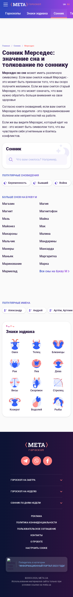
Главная (7, 46)
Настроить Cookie (36, 548)
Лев (36, 371)
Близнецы (58, 352)
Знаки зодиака (37, 13)
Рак (14, 371)
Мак (42, 226)
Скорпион (36, 390)
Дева (58, 371)
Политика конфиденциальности (36, 522)
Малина (45, 234)
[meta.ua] (19, 4)
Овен (15, 352)
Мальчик (8, 241)
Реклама (36, 516)
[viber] (36, 460)
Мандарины (48, 241)
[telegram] (25, 460)
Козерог (15, 409)
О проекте (37, 541)
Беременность (17, 182)
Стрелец (58, 390)
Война (63, 182)
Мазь (6, 218)
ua (64, 4)
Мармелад (9, 271)
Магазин (8, 204)
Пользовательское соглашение (36, 529)
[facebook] (47, 460)
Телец (36, 352)
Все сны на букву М (53, 271)
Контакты (36, 535)
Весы (14, 390)
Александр (15, 310)
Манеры (8, 248)
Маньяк (7, 256)
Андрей (37, 310)
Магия (43, 204)
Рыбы (58, 409)
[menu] (5, 4)
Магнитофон (48, 211)
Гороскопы (13, 13)
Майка (44, 218)
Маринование (12, 264)
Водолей (36, 409)
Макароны (9, 234)
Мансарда (46, 248)
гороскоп (35, 4)
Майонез (8, 226)
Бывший (43, 182)
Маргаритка (48, 256)
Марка (44, 264)
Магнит (7, 211)
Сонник (59, 13)
